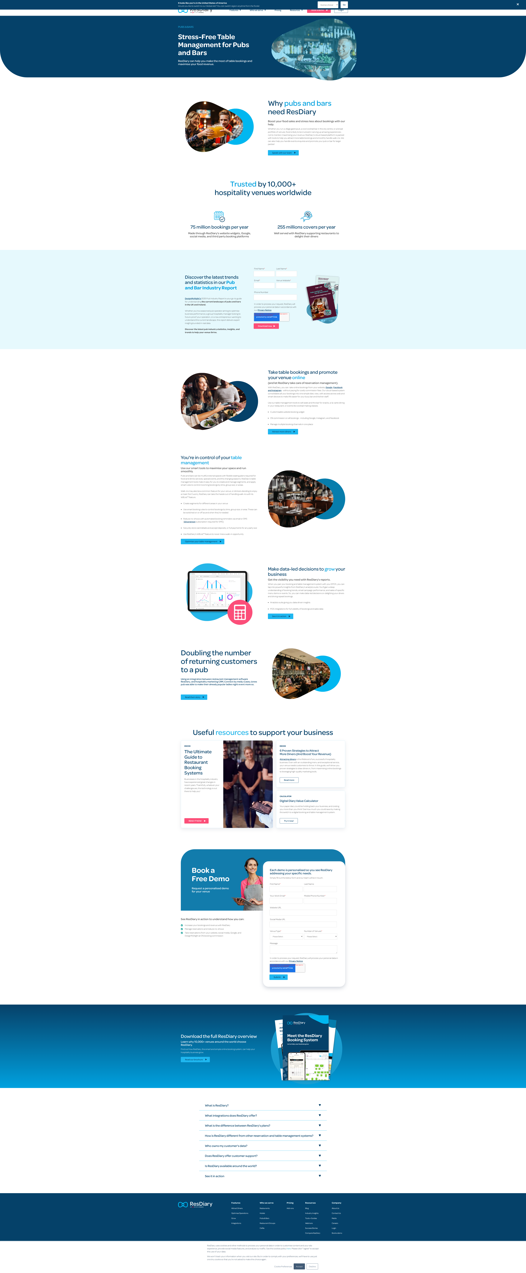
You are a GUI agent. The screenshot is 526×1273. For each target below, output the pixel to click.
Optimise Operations (239, 1213)
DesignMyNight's (193, 298)
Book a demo (337, 1233)
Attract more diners (281, 431)
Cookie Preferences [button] (283, 1266)
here (289, 1248)
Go (344, 4)
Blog (307, 1208)
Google (329, 387)
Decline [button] (312, 1266)
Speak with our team (282, 152)
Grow (233, 1218)
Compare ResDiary (312, 1233)
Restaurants (265, 1208)
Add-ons (290, 1208)
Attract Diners (237, 1208)
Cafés (262, 1228)
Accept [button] (299, 1266)
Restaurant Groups (267, 1223)
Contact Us (336, 1213)
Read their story (192, 697)
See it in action (279, 616)
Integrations (236, 1223)
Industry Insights (311, 1213)
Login (334, 1228)
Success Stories (311, 1228)
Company (336, 1203)
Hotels (262, 1213)
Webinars (309, 1223)
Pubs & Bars (264, 1218)
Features (235, 1203)
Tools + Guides (311, 1218)
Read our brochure (194, 1059)
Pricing (290, 1203)
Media (334, 1218)
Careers (335, 1223)
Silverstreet (189, 521)
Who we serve (267, 1203)
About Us (335, 1208)
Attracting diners (288, 759)
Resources (310, 1203)
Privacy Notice (264, 310)
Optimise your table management (201, 541)
